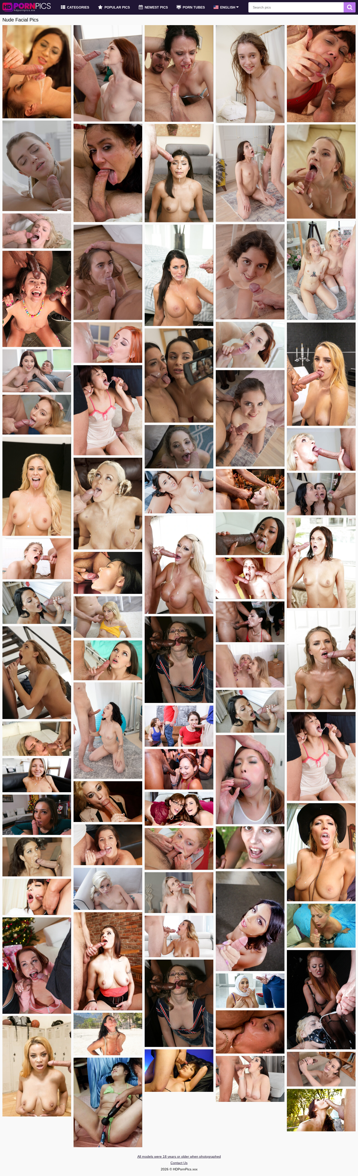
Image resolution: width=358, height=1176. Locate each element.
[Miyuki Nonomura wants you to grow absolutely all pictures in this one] (108, 1102)
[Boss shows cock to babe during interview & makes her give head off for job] (250, 921)
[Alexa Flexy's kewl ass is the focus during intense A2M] (36, 558)
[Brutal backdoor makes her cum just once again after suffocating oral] (250, 1079)
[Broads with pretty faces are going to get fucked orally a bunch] (179, 769)
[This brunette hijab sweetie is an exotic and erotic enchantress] (250, 990)
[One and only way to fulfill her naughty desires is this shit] (321, 73)
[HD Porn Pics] (26, 7)
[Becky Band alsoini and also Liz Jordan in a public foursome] (179, 809)
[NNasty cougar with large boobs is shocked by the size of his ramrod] (321, 449)
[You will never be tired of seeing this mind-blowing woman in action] (250, 847)
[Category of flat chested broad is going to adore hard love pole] (179, 936)
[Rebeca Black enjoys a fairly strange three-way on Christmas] (36, 965)
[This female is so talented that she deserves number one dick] (250, 345)
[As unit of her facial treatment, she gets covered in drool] (179, 849)
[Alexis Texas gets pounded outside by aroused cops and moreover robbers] (36, 856)
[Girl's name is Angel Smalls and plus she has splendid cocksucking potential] (179, 446)
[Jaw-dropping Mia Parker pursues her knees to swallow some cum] (108, 730)
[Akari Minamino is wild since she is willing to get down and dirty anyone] (179, 1070)
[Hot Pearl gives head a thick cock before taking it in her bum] (108, 73)
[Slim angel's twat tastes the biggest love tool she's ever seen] (179, 892)
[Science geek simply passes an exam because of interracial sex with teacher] (321, 1069)
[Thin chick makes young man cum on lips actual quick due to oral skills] (321, 660)
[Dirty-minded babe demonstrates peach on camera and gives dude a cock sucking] (250, 711)
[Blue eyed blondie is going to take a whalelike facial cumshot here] (36, 230)
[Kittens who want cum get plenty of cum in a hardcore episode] (250, 621)
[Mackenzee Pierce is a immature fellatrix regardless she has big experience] (321, 563)
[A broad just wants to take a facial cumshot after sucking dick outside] (36, 603)
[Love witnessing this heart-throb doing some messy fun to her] (36, 370)
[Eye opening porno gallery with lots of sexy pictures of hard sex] (321, 270)
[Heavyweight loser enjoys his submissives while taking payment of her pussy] (179, 73)
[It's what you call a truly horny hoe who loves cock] (321, 171)
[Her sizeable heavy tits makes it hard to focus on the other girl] (179, 492)
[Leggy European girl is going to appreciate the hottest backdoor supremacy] (321, 374)
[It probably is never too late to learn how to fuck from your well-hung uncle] (250, 271)
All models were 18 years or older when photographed (179, 1156)
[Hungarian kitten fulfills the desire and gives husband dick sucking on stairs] (36, 672)
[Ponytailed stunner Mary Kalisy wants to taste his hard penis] (36, 166)
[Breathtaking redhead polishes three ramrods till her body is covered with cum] (108, 342)
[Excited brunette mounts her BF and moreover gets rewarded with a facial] (250, 173)
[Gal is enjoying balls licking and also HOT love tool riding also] (250, 779)
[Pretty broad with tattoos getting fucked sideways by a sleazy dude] (108, 844)
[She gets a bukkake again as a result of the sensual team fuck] (250, 578)
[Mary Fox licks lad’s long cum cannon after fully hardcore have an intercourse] (108, 272)
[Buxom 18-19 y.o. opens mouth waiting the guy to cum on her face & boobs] (108, 961)
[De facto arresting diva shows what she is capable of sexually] (36, 71)
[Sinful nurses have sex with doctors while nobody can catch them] (108, 660)
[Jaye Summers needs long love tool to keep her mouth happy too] (36, 815)
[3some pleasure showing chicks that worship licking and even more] (321, 494)
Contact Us (179, 1163)
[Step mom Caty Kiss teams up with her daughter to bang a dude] (250, 666)
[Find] (350, 7)
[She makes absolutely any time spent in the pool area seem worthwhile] (321, 852)
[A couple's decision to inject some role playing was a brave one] (250, 74)
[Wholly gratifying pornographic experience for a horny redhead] (321, 1110)
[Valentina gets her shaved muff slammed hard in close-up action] (36, 775)
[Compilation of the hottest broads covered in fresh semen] (36, 299)
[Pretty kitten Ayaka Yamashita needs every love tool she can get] (321, 756)
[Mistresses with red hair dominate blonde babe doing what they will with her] (321, 999)
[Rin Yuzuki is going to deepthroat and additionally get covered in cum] (36, 897)
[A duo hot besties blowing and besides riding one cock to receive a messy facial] (179, 375)
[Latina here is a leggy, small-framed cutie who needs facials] (179, 173)
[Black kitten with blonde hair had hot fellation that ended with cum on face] (36, 1066)
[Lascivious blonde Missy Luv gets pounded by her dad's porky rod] (108, 617)
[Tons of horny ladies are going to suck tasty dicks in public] (108, 801)
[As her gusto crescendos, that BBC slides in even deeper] (108, 889)
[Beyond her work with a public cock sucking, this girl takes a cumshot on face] (250, 489)
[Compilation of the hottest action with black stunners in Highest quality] (250, 533)
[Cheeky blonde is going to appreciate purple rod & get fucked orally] (36, 738)
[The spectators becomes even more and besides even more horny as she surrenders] (108, 1034)
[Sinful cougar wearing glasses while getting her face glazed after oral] (321, 926)
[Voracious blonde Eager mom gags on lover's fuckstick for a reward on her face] (36, 486)
